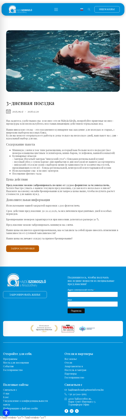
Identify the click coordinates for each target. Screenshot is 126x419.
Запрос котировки (22, 248)
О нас (6, 393)
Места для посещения (16, 362)
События (8, 366)
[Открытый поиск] (89, 9)
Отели (68, 362)
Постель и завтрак (76, 369)
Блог (6, 397)
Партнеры (71, 373)
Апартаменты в (74, 366)
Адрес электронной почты (81, 289)
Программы (10, 358)
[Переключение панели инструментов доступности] (6, 413)
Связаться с (10, 389)
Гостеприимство (13, 369)
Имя (70, 300)
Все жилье (71, 358)
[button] (56, 9)
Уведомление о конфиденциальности (25, 400)
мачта (6, 404)
